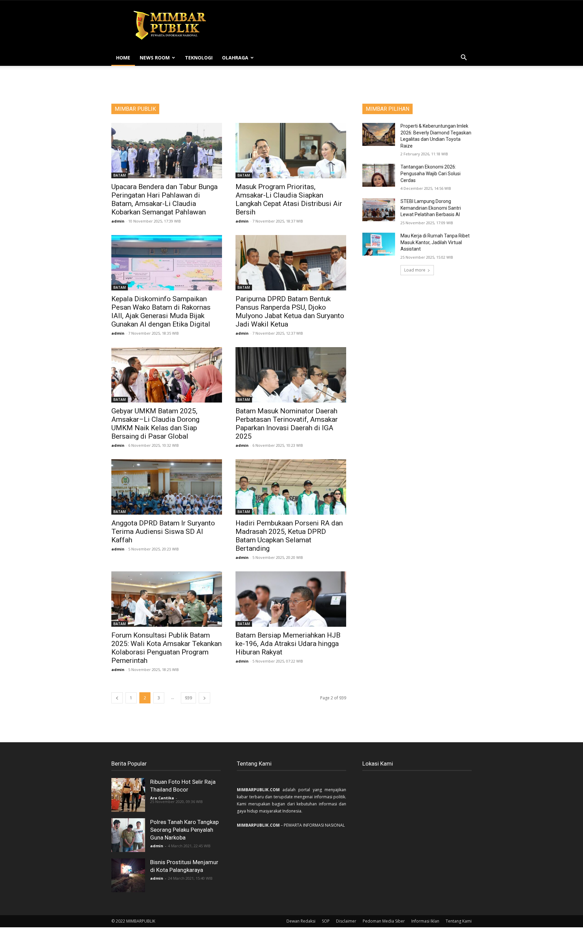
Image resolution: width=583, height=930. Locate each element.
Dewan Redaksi (300, 921)
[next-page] (204, 697)
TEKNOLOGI (199, 57)
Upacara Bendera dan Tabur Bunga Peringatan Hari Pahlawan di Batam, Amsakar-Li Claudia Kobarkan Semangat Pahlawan (164, 199)
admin (117, 221)
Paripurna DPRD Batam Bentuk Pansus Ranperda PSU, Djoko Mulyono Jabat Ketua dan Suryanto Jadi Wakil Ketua (289, 311)
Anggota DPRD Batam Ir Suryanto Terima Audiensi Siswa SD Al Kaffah (163, 531)
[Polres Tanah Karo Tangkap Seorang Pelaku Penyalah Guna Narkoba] (128, 835)
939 (188, 698)
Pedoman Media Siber (384, 921)
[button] (463, 58)
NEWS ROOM (155, 57)
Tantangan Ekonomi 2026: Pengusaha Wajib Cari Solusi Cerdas (430, 173)
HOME (123, 57)
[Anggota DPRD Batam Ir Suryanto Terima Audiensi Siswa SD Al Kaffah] (166, 487)
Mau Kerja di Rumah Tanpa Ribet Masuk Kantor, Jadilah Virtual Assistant (435, 242)
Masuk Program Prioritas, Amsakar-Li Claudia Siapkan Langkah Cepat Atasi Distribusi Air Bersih (288, 199)
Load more (414, 270)
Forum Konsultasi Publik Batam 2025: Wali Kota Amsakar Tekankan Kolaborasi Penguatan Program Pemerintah (166, 648)
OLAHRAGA (235, 57)
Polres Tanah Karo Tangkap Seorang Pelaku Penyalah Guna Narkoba (184, 830)
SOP (326, 921)
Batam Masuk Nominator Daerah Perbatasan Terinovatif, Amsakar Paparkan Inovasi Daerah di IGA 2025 (286, 423)
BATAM (119, 175)
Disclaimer (346, 921)
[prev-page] (117, 697)
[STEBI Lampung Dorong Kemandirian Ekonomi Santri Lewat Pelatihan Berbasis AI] (378, 209)
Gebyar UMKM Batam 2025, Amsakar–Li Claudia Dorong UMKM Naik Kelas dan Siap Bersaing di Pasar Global (155, 423)
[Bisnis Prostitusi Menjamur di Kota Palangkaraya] (128, 875)
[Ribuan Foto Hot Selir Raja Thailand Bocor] (128, 795)
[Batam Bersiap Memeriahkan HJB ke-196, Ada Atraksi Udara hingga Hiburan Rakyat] (290, 599)
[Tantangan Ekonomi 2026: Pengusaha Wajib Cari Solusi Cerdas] (378, 175)
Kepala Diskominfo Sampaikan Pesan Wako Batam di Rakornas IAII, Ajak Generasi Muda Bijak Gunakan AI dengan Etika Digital (161, 311)
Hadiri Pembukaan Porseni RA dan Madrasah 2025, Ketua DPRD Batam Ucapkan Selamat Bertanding (289, 535)
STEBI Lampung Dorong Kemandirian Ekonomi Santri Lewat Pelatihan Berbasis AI (430, 208)
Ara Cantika (162, 797)
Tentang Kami (459, 921)
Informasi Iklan (425, 921)
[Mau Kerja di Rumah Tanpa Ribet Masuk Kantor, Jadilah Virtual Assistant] (378, 244)
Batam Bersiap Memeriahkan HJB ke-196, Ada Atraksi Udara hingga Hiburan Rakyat (287, 643)
